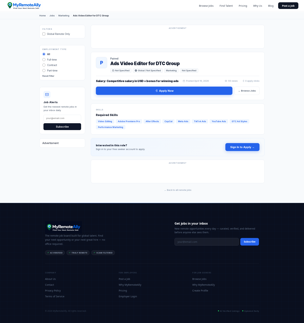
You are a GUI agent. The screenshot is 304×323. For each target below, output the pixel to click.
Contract (52, 65)
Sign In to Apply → (242, 147)
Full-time (52, 59)
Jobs (52, 15)
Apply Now (166, 90)
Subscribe (62, 126)
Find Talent (226, 5)
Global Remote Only (58, 33)
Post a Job (288, 5)
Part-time (52, 70)
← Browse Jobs (247, 90)
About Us (50, 279)
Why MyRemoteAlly (130, 284)
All (48, 54)
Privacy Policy (53, 290)
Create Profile (200, 290)
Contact (49, 284)
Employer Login (128, 296)
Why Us (257, 5)
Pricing (243, 5)
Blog (271, 5)
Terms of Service (54, 296)
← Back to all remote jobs (177, 190)
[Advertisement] (177, 38)
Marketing (63, 15)
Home (42, 15)
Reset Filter (48, 75)
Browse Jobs (206, 5)
